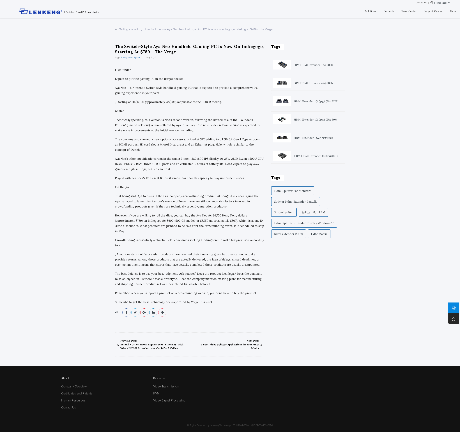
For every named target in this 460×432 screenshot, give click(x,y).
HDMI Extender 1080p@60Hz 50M (315, 119)
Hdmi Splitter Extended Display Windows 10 (304, 223)
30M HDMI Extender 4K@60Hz (313, 65)
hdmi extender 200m (288, 234)
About (453, 11)
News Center (408, 11)
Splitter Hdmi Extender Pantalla (295, 201)
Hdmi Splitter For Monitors (292, 191)
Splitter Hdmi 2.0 (313, 212)
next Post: (253, 340)
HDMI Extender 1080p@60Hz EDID (316, 101)
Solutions (370, 11)
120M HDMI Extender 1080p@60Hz (316, 156)
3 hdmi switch (284, 212)
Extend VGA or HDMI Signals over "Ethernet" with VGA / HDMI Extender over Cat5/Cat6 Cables (151, 346)
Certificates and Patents (76, 393)
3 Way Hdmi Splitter (131, 57)
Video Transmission (166, 386)
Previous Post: (128, 340)
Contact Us (421, 2)
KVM (156, 393)
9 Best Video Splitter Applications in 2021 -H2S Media (230, 346)
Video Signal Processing (169, 400)
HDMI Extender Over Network (313, 138)
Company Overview (74, 386)
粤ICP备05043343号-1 (262, 425)
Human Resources (73, 400)
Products (389, 11)
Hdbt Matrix (319, 234)
